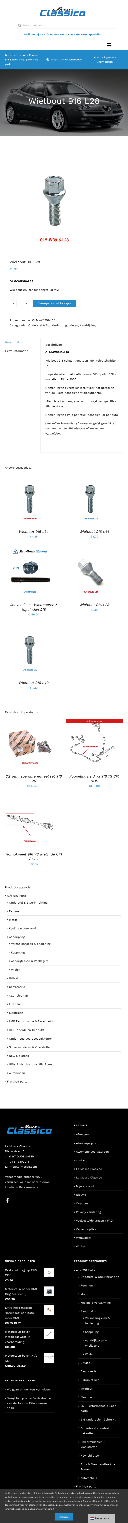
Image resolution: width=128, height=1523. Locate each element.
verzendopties (73, 59)
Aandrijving (88, 325)
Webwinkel (83, 1237)
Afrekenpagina (86, 1143)
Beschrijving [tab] (13, 342)
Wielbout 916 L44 (94, 531)
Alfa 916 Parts (16, 895)
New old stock (19, 1055)
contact (81, 1160)
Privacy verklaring (88, 1212)
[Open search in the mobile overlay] (66, 25)
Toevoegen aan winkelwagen (54, 303)
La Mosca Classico (89, 1169)
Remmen (15, 911)
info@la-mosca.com (23, 1166)
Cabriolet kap (18, 995)
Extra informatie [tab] (16, 351)
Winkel (81, 1246)
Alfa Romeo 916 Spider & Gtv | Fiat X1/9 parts (21, 60)
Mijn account (85, 1186)
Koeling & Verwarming (24, 928)
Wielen (73, 325)
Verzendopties (86, 1229)
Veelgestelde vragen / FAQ (94, 1220)
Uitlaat (13, 978)
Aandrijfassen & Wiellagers (29, 961)
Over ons (82, 1203)
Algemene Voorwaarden (92, 1151)
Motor (13, 919)
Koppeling (18, 952)
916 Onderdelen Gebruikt (26, 1030)
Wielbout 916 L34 (33, 531)
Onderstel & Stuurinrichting (47, 325)
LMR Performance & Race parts (31, 1021)
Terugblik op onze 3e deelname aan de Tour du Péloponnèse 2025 (29, 1403)
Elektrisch (16, 1012)
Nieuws (81, 1194)
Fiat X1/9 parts (17, 1081)
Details (32, 502)
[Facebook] (7, 1200)
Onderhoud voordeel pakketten (31, 1038)
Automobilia (17, 1073)
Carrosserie (17, 987)
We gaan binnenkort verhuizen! (29, 1389)
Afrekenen (83, 1134)
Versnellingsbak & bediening (31, 943)
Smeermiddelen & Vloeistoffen (30, 1047)
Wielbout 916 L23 (94, 605)
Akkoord (64, 1517)
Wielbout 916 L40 (34, 683)
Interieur (15, 1004)
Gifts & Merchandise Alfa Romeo (31, 1064)
